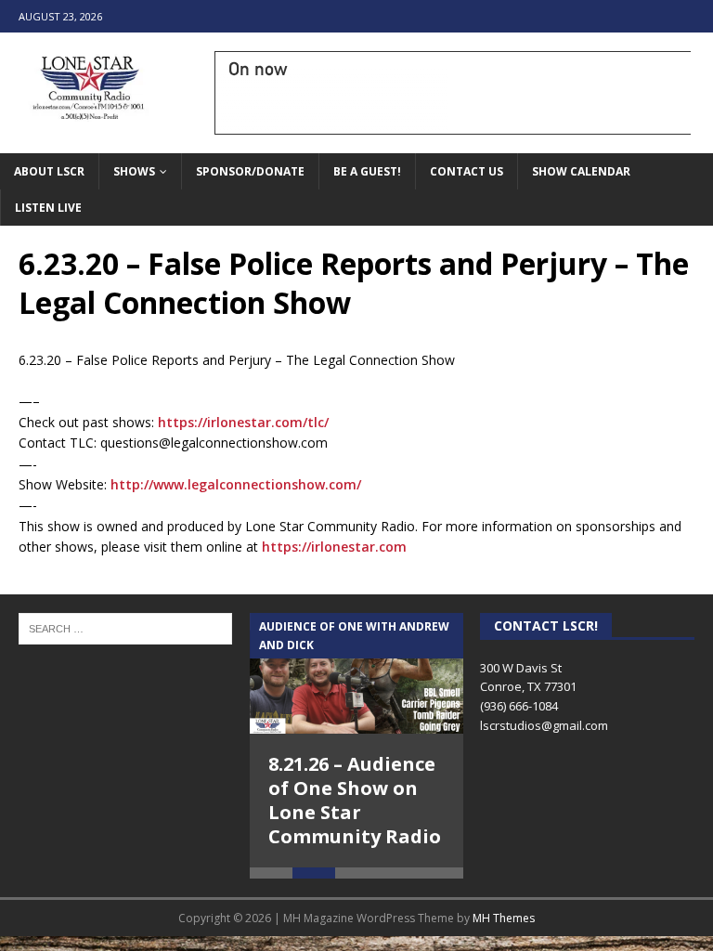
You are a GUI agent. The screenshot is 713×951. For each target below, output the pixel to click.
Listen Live (48, 207)
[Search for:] (125, 627)
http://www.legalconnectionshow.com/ (235, 484)
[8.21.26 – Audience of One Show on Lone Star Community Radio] (356, 673)
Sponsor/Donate (250, 171)
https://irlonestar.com (334, 546)
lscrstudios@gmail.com (544, 725)
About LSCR (49, 171)
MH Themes (504, 918)
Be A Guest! (367, 171)
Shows (134, 171)
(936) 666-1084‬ (519, 705)
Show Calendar (581, 171)
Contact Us (466, 171)
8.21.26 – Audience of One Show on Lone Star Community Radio (354, 800)
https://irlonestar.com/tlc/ (243, 422)
